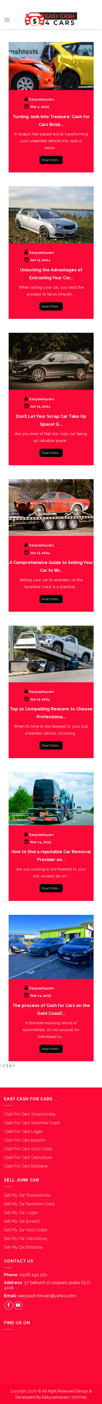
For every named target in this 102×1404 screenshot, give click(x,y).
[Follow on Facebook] (34, 5)
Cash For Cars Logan (23, 1131)
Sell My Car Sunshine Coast (29, 1203)
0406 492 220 (33, 1274)
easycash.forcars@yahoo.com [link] (47, 1295)
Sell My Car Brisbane (23, 1247)
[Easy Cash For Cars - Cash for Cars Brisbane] (51, 19)
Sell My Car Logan (21, 1212)
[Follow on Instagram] (43, 5)
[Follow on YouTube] (67, 5)
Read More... (51, 160)
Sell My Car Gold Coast (25, 1229)
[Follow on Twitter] (51, 5)
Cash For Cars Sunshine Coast (32, 1122)
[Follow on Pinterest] (59, 5)
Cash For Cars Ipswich (24, 1140)
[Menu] (7, 19)
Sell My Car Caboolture (25, 1238)
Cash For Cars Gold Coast (28, 1148)
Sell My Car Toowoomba (27, 1195)
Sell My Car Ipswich (22, 1221)
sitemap (79, 1397)
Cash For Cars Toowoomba (29, 1114)
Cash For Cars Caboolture (28, 1157)
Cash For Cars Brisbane (25, 1166)
